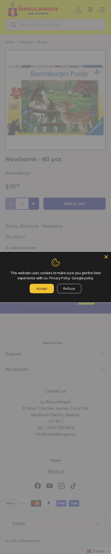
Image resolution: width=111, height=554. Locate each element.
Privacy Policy (60, 278)
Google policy (82, 278)
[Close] (106, 256)
